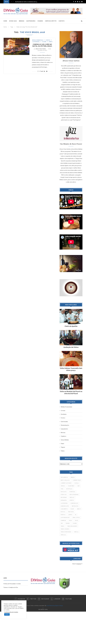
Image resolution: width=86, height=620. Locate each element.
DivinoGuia (72, 491)
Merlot (79, 509)
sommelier (63, 520)
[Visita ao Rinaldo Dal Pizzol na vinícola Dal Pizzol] (71, 375)
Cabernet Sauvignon (66, 483)
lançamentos (64, 509)
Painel (62, 443)
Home (5, 27)
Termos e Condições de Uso (11, 587)
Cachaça (76, 483)
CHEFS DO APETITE (50, 21)
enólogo (72, 497)
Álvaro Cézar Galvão (41, 49)
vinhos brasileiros (72, 526)
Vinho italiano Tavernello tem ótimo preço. (71, 369)
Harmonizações (65, 425)
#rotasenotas (64, 477)
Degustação (69, 488)
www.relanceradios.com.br (74, 170)
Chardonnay (71, 485)
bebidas (73, 477)
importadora (75, 506)
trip (62, 523)
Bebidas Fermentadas (37, 40)
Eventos (48, 40)
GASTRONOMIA (30, 21)
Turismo (68, 523)
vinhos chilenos (65, 529)
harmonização (74, 503)
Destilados (64, 414)
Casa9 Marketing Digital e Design (54, 605)
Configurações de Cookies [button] (11, 612)
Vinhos (50, 41)
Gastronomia (36, 41)
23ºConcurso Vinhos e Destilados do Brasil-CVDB (28, 1)
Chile (62, 488)
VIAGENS (40, 21)
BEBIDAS (21, 21)
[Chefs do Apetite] (71, 310)
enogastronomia (74, 494)
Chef (78, 485)
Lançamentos (64, 429)
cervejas (63, 485)
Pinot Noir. (71, 511)
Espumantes (64, 500)
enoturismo (64, 497)
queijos (70, 514)
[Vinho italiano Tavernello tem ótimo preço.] (71, 352)
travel (76, 520)
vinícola (76, 531)
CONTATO (61, 21)
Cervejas (63, 410)
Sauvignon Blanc (65, 517)
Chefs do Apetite (71, 326)
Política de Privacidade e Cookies (12, 583)
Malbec (72, 509)
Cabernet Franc (77, 480)
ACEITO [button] (7, 614)
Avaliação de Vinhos (71, 347)
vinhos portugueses (66, 531)
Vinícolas (63, 534)
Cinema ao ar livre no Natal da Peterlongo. (42, 45)
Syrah (70, 520)
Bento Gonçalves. (65, 480)
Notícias (63, 432)
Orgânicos (63, 436)
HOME (5, 21)
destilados (64, 491)
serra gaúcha (76, 517)
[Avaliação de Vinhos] (71, 331)
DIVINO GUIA (13, 21)
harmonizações (65, 506)
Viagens (44, 41)
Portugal (63, 514)
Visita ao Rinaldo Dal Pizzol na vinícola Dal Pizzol (71, 392)
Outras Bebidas (65, 440)
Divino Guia (64, 494)
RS (75, 514)
